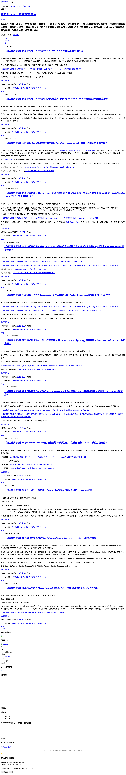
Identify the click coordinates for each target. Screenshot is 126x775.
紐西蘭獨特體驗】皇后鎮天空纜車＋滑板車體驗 (30, 269)
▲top (2, 91)
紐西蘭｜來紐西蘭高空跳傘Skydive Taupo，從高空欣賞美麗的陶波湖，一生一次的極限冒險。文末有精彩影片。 (41, 366)
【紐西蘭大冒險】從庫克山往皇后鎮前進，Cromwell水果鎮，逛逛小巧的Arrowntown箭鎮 (48, 490)
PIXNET (49, 750)
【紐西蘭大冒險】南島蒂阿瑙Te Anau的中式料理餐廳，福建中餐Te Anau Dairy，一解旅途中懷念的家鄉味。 (42, 69)
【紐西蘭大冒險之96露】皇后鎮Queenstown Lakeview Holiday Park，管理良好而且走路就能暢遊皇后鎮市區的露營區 (45, 410)
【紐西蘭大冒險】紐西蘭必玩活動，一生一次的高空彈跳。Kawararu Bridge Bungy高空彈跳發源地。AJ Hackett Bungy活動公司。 (50, 218)
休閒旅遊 (16, 35)
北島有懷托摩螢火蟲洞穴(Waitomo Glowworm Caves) (75, 151)
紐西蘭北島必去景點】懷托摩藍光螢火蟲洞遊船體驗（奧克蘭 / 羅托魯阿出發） (50, 167)
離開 (10, 772)
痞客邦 (19, 84)
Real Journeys (7, 159)
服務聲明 (80, 750)
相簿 (5, 38)
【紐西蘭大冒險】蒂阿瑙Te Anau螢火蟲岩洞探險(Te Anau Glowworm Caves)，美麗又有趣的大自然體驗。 (56, 143)
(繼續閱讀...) (5, 80)
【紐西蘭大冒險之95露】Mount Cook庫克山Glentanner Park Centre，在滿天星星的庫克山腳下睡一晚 (48, 457)
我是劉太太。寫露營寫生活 (18, 14)
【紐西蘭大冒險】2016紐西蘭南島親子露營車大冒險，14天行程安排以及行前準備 (33, 612)
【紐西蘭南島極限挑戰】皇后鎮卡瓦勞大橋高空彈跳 (37, 369)
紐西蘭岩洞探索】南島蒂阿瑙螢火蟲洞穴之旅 (39, 171)
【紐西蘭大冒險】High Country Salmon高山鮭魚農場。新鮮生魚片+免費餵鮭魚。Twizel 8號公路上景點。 (55, 442)
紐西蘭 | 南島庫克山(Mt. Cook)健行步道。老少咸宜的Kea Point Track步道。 (34, 464)
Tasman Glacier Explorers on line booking (60, 566)
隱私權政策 (73, 750)
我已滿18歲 (4, 772)
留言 (23, 84)
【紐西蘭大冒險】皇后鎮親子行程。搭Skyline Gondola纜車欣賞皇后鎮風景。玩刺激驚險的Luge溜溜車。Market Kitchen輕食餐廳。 (51, 310)
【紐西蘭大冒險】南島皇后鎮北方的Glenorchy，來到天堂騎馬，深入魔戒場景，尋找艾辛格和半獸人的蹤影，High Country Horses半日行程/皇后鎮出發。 (60, 265)
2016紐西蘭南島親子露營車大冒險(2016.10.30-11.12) (29, 88)
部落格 (6, 41)
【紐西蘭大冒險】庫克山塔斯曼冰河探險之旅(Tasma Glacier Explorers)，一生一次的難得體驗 (50, 538)
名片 (5, 43)
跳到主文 (4, 19)
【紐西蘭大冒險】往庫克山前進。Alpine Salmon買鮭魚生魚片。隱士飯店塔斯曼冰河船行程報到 (51, 588)
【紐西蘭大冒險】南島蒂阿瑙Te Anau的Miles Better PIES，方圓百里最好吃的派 (43, 51)
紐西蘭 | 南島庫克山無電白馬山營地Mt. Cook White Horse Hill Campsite (32, 468)
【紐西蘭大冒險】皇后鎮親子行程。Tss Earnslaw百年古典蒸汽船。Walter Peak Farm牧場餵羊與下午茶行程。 (42, 261)
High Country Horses (73, 222)
